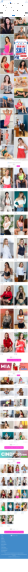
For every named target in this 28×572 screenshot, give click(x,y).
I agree (13, 15)
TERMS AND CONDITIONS (15, 8)
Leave (24, 15)
